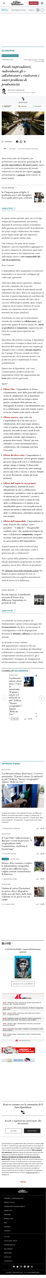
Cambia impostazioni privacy (14, 1206)
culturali (21, 175)
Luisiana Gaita (8, 904)
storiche (37, 171)
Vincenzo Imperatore (16, 90)
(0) (31, 719)
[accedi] (42, 3)
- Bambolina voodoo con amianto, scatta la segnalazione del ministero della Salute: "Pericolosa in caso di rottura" (22, 1019)
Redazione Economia (14, 719)
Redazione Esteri (9, 879)
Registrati (32, 1131)
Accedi (14, 1131)
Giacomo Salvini (9, 854)
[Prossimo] (41, 698)
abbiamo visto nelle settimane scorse (22, 570)
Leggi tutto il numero (23, 984)
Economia (8, 50)
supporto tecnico (32, 1172)
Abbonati (34, 3)
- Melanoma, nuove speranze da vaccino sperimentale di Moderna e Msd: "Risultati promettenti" (22, 1003)
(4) (43, 853)
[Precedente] (4, 698)
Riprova (23, 1182)
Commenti (8, 142)
